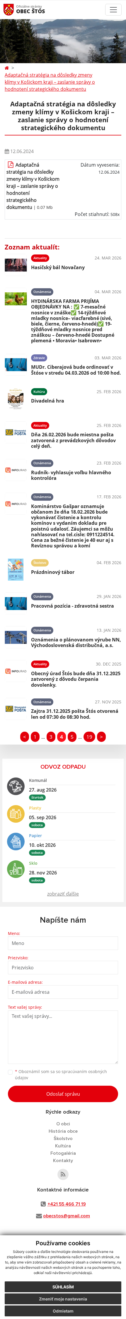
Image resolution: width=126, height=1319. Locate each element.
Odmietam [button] (63, 1310)
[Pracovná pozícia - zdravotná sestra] (16, 603)
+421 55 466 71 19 (66, 1204)
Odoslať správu (63, 1094)
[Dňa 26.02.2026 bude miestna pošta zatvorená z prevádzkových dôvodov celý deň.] (16, 434)
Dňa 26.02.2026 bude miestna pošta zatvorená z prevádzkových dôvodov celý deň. (73, 440)
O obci (63, 1124)
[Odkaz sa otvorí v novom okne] (63, 1174)
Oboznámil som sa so (61, 1074)
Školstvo (63, 1138)
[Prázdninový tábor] (16, 570)
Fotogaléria (63, 1153)
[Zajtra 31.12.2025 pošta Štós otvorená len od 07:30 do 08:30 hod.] (16, 709)
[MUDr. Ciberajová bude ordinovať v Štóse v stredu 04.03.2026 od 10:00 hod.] (16, 365)
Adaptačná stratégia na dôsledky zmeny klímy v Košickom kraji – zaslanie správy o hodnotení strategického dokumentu (50, 82)
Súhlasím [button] (63, 1286)
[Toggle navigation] (113, 10)
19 (89, 736)
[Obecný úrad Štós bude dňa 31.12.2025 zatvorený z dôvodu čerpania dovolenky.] (16, 673)
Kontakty (63, 1160)
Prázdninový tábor (52, 572)
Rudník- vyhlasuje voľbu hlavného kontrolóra (71, 475)
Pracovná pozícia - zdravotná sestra (72, 606)
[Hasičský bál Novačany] (16, 265)
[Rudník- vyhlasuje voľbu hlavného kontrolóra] (16, 470)
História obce (63, 1131)
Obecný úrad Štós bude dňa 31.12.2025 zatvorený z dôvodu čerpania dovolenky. (75, 679)
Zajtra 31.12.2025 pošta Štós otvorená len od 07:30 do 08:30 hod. (74, 714)
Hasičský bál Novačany (58, 267)
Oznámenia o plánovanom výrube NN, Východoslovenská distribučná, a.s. (76, 642)
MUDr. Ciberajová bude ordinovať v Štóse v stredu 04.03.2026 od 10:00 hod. (76, 370)
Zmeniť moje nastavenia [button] (63, 1298)
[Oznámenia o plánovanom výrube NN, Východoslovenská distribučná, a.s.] (16, 637)
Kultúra (63, 1146)
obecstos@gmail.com (66, 1216)
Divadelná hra (47, 401)
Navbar (14, 10)
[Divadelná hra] (16, 399)
